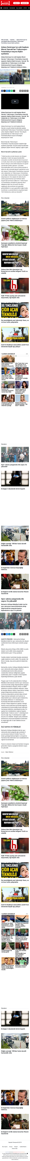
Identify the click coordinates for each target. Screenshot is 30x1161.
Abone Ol (16, 3)
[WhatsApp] (12, 91)
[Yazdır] (20, 91)
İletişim (16, 1146)
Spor (25, 8)
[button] (23, 91)
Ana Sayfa (5, 39)
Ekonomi (12, 8)
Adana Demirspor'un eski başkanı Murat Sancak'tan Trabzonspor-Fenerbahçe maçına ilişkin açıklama (14, 41)
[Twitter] (5, 91)
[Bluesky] (7, 91)
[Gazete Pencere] (5, 3)
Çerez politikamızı (20, 1156)
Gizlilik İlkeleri (23, 1146)
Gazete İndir (25, 3)
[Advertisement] (15, 424)
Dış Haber (19, 8)
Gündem (5, 8)
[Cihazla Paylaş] (14, 91)
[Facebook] (2, 91)
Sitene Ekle (14, 1148)
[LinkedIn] (9, 91)
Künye (10, 1146)
